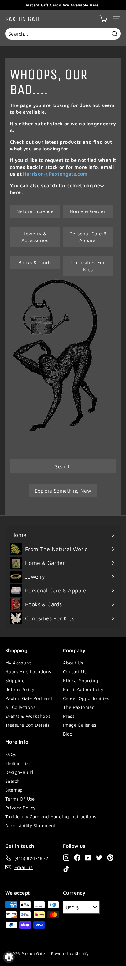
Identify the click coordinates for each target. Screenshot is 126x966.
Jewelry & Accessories (34, 237)
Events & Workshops (27, 716)
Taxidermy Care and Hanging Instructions (51, 816)
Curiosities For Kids (88, 266)
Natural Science (35, 211)
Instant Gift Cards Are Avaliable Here (62, 4)
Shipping (15, 680)
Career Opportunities (86, 698)
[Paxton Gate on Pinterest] (110, 857)
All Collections (20, 707)
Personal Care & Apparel (88, 237)
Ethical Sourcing (80, 680)
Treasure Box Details (27, 725)
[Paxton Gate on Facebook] (77, 857)
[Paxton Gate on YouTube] (88, 857)
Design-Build (19, 772)
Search (63, 466)
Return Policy (19, 689)
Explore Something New (63, 490)
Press (69, 716)
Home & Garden (88, 211)
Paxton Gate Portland (28, 698)
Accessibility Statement (30, 825)
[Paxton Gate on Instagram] (66, 857)
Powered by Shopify (70, 953)
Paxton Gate (23, 19)
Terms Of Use (20, 798)
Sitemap (14, 790)
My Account (18, 662)
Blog (68, 733)
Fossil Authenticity (83, 689)
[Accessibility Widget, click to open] (9, 957)
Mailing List (17, 763)
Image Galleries (79, 725)
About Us (73, 662)
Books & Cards (34, 262)
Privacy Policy (20, 807)
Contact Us (75, 671)
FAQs (11, 754)
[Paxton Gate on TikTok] (66, 869)
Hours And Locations (28, 671)
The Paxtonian (79, 707)
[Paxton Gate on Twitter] (99, 857)
